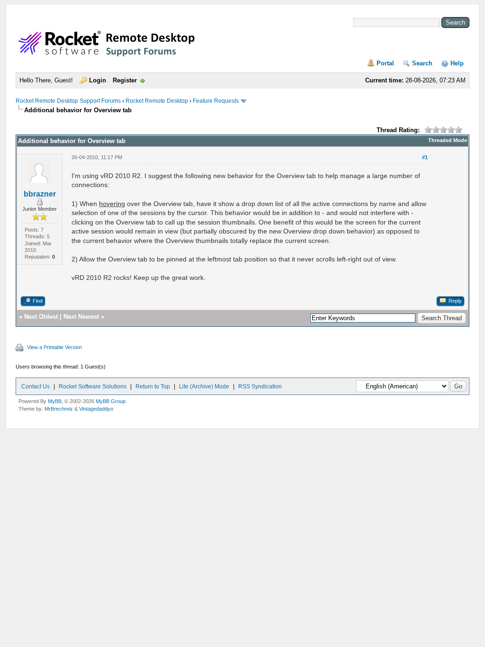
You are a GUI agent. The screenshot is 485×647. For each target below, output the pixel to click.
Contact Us (35, 386)
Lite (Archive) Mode (204, 386)
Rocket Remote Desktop (157, 101)
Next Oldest (41, 316)
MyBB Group (111, 401)
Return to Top (152, 386)
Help (457, 63)
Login (97, 80)
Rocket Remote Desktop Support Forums (68, 101)
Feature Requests (216, 101)
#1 (425, 157)
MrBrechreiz (59, 409)
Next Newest (81, 316)
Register (125, 80)
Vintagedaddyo (96, 409)
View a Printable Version (54, 347)
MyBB (55, 401)
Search (422, 63)
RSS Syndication (260, 386)
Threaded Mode (447, 140)
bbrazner (40, 194)
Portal (385, 63)
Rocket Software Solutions (92, 386)
